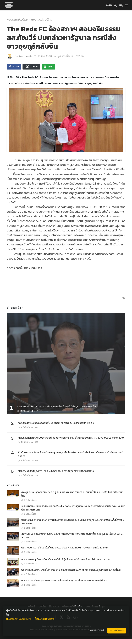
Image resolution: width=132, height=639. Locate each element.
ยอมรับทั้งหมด (116, 630)
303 (36, 442)
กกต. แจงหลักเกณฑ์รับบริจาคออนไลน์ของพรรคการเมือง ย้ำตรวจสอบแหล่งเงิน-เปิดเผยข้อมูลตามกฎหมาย (71, 438)
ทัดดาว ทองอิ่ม (25, 56)
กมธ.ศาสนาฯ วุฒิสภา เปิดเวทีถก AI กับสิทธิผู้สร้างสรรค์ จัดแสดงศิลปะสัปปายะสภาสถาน (65, 559)
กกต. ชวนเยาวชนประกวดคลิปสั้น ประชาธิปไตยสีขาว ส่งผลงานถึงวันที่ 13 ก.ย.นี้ (56, 423)
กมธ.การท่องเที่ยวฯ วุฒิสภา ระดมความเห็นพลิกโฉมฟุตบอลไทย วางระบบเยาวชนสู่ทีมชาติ (64, 580)
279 (36, 460)
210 (36, 475)
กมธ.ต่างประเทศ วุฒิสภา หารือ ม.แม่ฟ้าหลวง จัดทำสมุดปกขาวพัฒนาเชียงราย (56, 471)
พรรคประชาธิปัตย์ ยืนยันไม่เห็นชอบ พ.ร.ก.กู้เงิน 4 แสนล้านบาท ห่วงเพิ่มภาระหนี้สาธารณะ (64, 547)
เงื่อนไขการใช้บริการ (44, 619)
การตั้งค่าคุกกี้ (97, 630)
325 (36, 427)
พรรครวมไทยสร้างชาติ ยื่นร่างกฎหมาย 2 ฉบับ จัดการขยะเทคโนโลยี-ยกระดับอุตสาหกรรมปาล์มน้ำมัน (70, 570)
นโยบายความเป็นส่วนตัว (18, 619)
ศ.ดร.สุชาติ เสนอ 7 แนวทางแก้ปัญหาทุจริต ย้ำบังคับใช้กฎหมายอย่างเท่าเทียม (57, 406)
